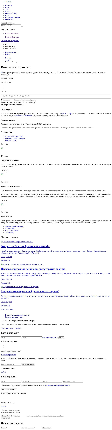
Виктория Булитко (12, 230)
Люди (7, 9)
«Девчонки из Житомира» (23, 116)
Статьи (7, 11)
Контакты (9, 19)
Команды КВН (10, 13)
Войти (61, 337)
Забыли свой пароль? (50, 337)
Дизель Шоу (9, 228)
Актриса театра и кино (13, 136)
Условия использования (14, 317)
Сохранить (5, 418)
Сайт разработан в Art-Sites (11, 328)
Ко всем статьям (7, 309)
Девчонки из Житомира (14, 226)
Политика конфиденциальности (17, 315)
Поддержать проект (12, 17)
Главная (8, 58)
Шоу (7, 15)
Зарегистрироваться (8, 355)
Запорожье (9, 232)
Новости (8, 5)
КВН (7, 7)
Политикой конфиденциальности (57, 385)
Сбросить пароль (28, 364)
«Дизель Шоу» (66, 114)
